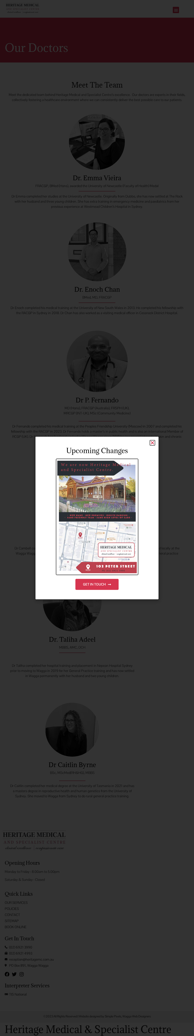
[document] (97, 518)
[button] (152, 442)
